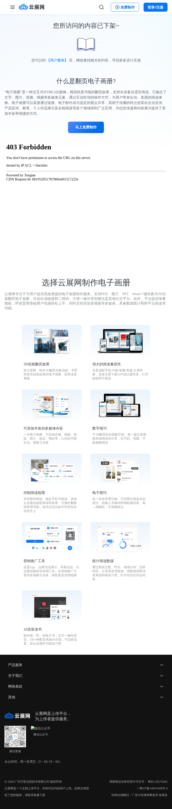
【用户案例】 (57, 60)
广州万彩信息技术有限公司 (32, 781)
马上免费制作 (86, 127)
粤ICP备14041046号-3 (153, 788)
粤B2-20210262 (158, 781)
